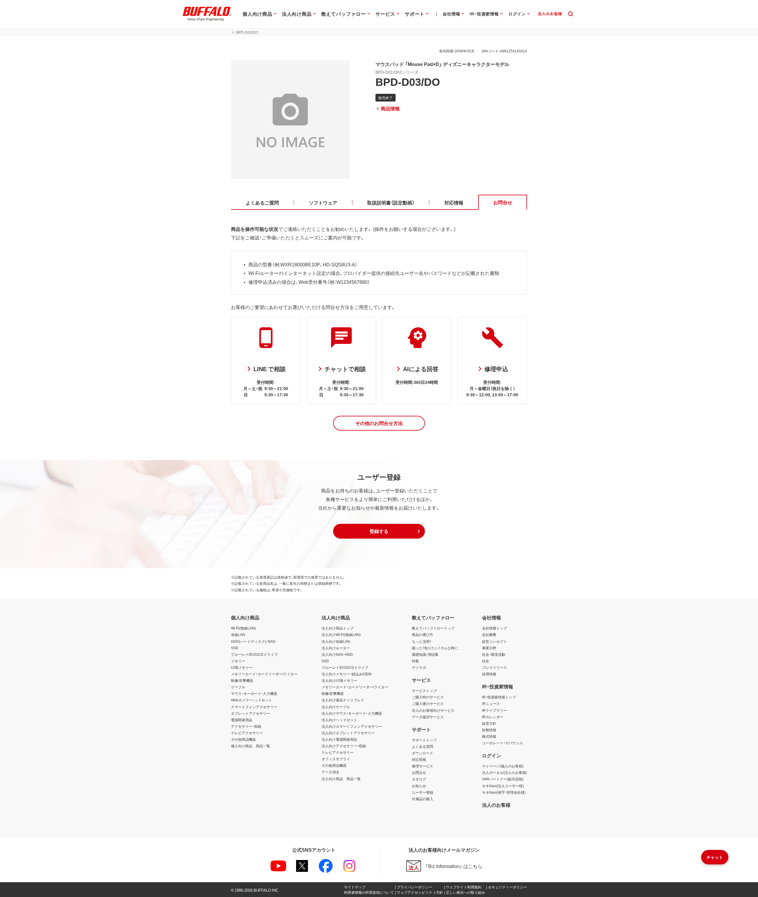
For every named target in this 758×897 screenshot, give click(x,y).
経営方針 (489, 723)
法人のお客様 (496, 804)
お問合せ (419, 772)
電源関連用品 (241, 719)
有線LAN (238, 634)
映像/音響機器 (242, 680)
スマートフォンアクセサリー (254, 706)
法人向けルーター (336, 647)
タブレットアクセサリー (250, 713)
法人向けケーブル (336, 706)
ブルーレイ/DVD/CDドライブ (254, 654)
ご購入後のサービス (428, 703)
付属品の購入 (422, 798)
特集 (415, 661)
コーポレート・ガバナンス (502, 742)
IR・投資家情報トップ (499, 697)
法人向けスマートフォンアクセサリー (352, 726)
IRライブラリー (494, 710)
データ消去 (330, 771)
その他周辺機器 (243, 739)
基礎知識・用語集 (425, 654)
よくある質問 (422, 746)
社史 (485, 661)
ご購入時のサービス (428, 697)
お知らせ (419, 785)
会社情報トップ (494, 628)
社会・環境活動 (493, 654)
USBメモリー (242, 667)
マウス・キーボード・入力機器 (254, 693)
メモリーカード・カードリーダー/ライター (264, 674)
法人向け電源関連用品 (339, 739)
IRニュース (491, 703)
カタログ (419, 779)
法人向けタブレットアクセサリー (348, 732)
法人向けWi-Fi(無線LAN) (341, 634)
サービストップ (424, 690)
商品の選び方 (422, 634)
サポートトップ (424, 740)
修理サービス (422, 766)
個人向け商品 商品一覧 (250, 745)
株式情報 (489, 736)
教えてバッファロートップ (433, 628)
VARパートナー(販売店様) (502, 779)
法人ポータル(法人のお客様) (504, 772)
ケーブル (238, 687)
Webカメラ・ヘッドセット (251, 700)
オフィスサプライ (336, 758)
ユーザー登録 (422, 792)
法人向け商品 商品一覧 (341, 778)
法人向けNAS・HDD (337, 654)
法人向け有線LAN (336, 641)
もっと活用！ (421, 641)
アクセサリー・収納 (246, 726)
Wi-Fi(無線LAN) (243, 628)
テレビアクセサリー (247, 732)
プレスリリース (494, 667)
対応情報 (419, 759)
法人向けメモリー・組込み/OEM (346, 674)
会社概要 (489, 634)
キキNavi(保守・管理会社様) (504, 792)
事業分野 (489, 647)
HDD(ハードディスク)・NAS (253, 641)
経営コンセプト (494, 641)
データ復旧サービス (428, 716)
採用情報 (489, 674)
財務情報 (489, 729)
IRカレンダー (492, 716)
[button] (379, 423)
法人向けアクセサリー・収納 (344, 745)
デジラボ (419, 667)
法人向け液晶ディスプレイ (343, 700)
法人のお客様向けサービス (433, 710)
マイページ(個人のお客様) (502, 766)
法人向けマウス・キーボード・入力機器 (352, 713)
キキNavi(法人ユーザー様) (503, 785)
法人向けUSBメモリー (339, 680)
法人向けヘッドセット (339, 719)
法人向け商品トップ (338, 628)
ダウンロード (422, 753)
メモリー (238, 661)
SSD (234, 647)
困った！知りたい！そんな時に (435, 647)
